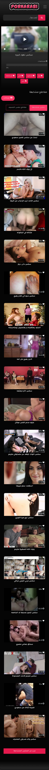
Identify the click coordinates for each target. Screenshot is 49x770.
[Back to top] (41, 763)
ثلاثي (19, 76)
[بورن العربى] (24, 7)
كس (23, 81)
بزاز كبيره (29, 76)
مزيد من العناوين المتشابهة (25, 751)
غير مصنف (9, 76)
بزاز (39, 76)
